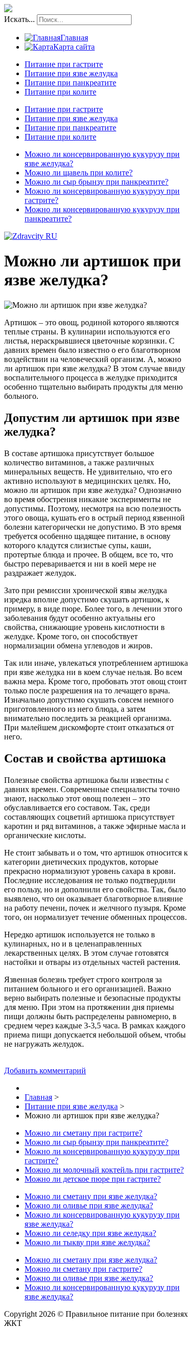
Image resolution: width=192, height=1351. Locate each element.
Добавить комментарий (45, 1070)
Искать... (19, 19)
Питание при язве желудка (71, 73)
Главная (74, 37)
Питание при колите (60, 91)
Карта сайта (74, 46)
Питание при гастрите (64, 64)
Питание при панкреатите (70, 82)
